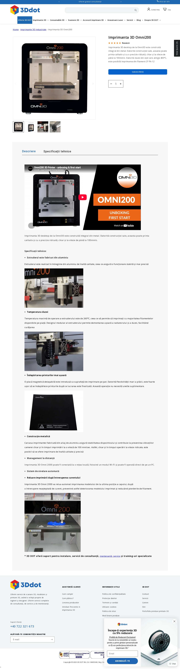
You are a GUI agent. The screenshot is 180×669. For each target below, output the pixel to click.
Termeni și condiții (110, 602)
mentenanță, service (110, 556)
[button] (93, 83)
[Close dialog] (174, 621)
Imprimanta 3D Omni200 (60, 29)
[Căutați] (135, 10)
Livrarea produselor (70, 602)
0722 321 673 (164, 2)
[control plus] (121, 83)
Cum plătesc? (68, 598)
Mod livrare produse (111, 615)
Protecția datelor (109, 598)
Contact (145, 594)
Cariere (145, 602)
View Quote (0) (177, 48)
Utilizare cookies (109, 607)
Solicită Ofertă (138, 72)
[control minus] (110, 83)
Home (16, 29)
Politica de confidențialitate (114, 594)
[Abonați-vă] (51, 639)
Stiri (144, 607)
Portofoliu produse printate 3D (155, 611)
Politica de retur (109, 611)
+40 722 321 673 (22, 626)
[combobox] (102, 10)
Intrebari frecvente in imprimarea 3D (71, 608)
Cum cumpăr (67, 594)
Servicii (145, 598)
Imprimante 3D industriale (33, 29)
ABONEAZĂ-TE (122, 661)
